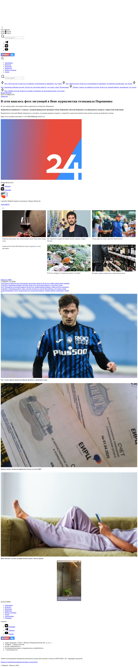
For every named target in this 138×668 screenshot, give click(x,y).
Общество (4, 96)
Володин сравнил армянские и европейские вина (108, 273)
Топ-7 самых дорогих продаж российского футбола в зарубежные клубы (24, 380)
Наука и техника (10, 612)
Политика (8, 609)
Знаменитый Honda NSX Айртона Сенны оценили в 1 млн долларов (21, 247)
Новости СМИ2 (6, 280)
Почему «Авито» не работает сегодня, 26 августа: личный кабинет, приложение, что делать (104, 87)
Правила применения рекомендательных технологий (19, 662)
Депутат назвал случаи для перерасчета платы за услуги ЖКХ (21, 469)
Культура (8, 607)
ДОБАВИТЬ (5, 204)
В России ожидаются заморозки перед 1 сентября (63, 273)
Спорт (7, 614)
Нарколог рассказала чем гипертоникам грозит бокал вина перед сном (24, 240)
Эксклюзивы (9, 616)
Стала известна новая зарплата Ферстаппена (107, 239)
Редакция (8, 618)
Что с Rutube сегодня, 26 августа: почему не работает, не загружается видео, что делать (34, 91)
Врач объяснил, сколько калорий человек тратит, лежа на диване (22, 558)
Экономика (9, 605)
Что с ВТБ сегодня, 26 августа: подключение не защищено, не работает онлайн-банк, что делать (99, 83)
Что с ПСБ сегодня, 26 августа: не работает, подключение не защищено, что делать (33, 83)
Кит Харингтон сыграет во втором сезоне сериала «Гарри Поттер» (66, 240)
